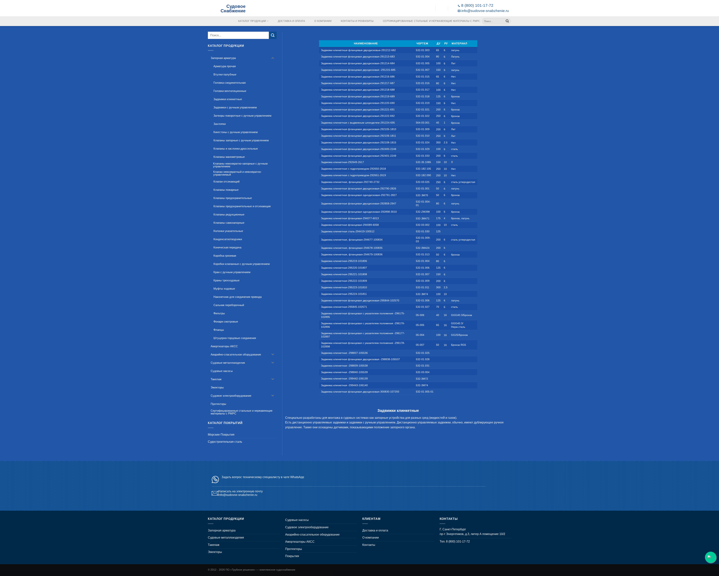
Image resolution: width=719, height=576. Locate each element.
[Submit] (507, 21)
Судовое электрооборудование (307, 527)
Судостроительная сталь (225, 441)
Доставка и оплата (291, 21)
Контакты (368, 544)
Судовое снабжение (233, 8)
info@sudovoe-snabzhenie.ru (484, 11)
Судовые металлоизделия (226, 537)
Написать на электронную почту (240, 491)
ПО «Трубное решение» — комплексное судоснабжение (260, 569)
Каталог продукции (252, 21)
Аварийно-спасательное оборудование (312, 534)
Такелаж (213, 544)
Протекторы (293, 549)
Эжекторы (215, 552)
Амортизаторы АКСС (300, 541)
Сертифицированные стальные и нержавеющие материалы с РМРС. (432, 21)
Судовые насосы (297, 520)
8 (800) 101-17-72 (476, 5)
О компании (322, 21)
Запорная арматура (222, 530)
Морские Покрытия (221, 434)
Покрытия (292, 556)
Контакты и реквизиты (357, 21)
